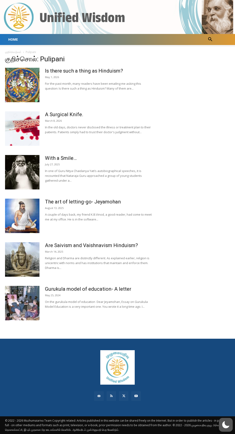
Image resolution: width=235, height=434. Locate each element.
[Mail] (99, 396)
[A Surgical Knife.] (22, 128)
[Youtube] (136, 396)
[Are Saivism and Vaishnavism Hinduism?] (22, 259)
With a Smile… (61, 158)
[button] (210, 39)
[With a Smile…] (22, 172)
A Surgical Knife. (64, 114)
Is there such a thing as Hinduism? (84, 71)
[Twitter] (123, 396)
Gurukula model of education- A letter (88, 289)
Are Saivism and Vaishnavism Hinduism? (91, 245)
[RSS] (111, 396)
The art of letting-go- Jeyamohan (83, 202)
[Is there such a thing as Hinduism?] (22, 85)
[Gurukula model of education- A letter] (22, 303)
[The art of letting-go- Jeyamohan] (22, 216)
